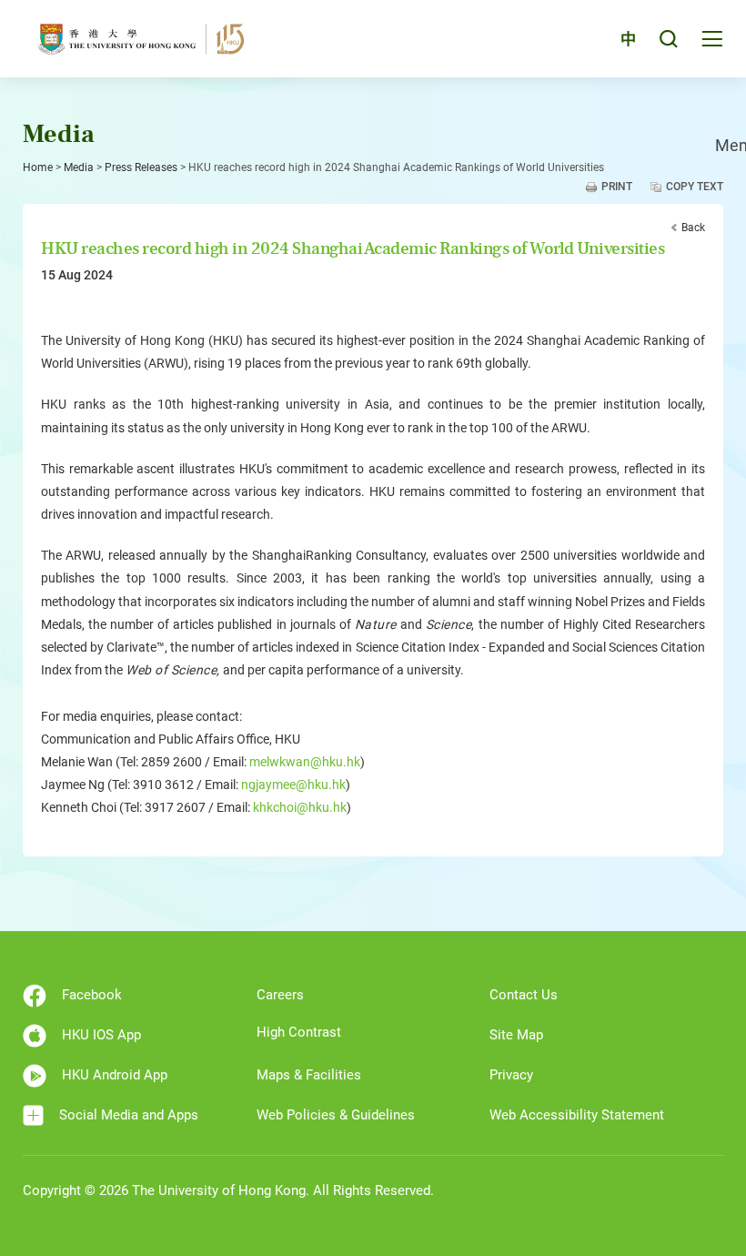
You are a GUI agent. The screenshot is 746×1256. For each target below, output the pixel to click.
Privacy (511, 1075)
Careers (280, 995)
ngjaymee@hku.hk (293, 784)
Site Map (516, 1035)
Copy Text (694, 186)
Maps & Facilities (309, 1075)
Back (693, 227)
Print (616, 186)
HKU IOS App (101, 1035)
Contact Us (523, 995)
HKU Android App (114, 1075)
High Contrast (299, 1032)
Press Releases (141, 167)
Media (79, 167)
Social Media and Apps (128, 1115)
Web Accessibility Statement (576, 1115)
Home (38, 167)
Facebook (92, 995)
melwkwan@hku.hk (304, 762)
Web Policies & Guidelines (336, 1115)
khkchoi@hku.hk (300, 807)
